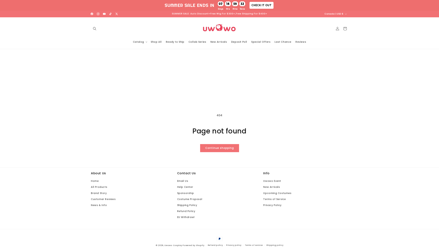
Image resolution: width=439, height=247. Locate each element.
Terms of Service (274, 199)
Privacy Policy (272, 205)
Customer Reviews (103, 199)
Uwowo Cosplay (173, 245)
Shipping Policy (187, 205)
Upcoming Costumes (277, 193)
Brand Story (99, 193)
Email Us (182, 181)
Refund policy (215, 245)
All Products (99, 187)
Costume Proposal (189, 199)
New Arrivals (271, 187)
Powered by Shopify (193, 245)
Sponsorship (185, 193)
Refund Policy (186, 211)
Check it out (261, 5)
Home (95, 181)
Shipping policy (274, 245)
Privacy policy (233, 245)
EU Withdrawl (186, 217)
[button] (94, 28)
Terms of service (254, 245)
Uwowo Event (272, 181)
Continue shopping (219, 148)
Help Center (185, 187)
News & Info (99, 205)
